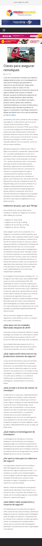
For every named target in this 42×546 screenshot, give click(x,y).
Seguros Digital (11, 115)
